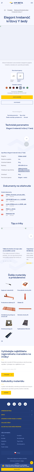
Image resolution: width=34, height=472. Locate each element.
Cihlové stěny (6, 422)
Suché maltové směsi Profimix (11, 426)
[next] (26, 138)
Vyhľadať (6, 374)
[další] (30, 236)
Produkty (9, 10)
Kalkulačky (17, 469)
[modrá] (23, 87)
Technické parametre (12, 115)
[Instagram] (14, 404)
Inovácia (19, 435)
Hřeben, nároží (22, 156)
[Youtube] (19, 404)
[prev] (26, 133)
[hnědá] (10, 87)
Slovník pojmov (21, 444)
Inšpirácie (3, 441)
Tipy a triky (22, 115)
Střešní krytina (6, 411)
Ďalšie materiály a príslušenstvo (14, 117)
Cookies (17, 463)
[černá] (17, 87)
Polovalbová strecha (23, 170)
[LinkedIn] (25, 404)
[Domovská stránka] (5, 10)
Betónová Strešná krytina (21, 10)
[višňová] (13, 87)
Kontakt (26, 117)
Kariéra (3, 444)
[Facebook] (8, 404)
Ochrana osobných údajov (17, 461)
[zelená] (27, 87)
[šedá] (20, 87)
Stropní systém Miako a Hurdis (11, 418)
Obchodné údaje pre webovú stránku (17, 458)
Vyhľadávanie (2, 3)
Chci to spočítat (17, 97)
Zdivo (3, 414)
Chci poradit (17, 102)
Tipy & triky (20, 441)
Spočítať (6, 392)
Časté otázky (4, 447)
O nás (2, 435)
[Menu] (31, 2)
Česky (18, 453)
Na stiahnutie (20, 438)
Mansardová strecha (24, 171)
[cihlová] (6, 87)
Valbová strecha (22, 168)
